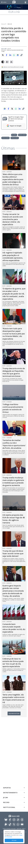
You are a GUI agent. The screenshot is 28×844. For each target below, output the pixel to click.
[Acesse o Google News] (18, 55)
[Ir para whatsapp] (18, 824)
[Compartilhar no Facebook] (7, 55)
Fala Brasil (14, 134)
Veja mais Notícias (14, 713)
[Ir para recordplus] (6, 824)
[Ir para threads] (22, 819)
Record (6, 802)
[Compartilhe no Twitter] (3, 55)
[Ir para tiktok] (10, 824)
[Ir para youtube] (22, 824)
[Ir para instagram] (14, 819)
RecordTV (10, 74)
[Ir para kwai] (18, 819)
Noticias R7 (3, 24)
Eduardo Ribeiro (22, 134)
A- (11, 62)
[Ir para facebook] (10, 819)
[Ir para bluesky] (6, 819)
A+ (7, 62)
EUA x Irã (10, 24)
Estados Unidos (5, 137)
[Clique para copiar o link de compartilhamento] (21, 55)
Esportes (7, 788)
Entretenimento (10, 793)
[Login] (25, 2)
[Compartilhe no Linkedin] (10, 55)
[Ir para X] (14, 824)
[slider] (14, 81)
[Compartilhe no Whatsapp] (14, 55)
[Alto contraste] (2, 61)
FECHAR (14, 840)
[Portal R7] (14, 2)
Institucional (9, 807)
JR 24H (5, 797)
